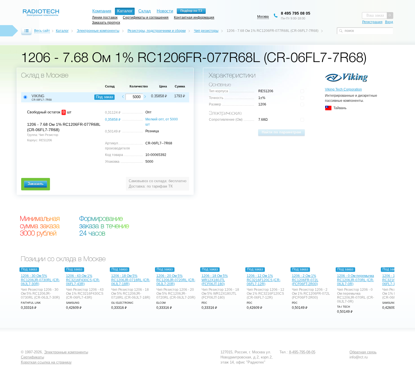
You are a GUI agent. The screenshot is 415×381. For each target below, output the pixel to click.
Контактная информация (194, 17)
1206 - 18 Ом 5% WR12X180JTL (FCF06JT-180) (215, 280)
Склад (144, 10)
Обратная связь (363, 352)
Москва (263, 17)
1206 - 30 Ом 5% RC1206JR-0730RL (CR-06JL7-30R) (40, 280)
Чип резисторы (206, 31)
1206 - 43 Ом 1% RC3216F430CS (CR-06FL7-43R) (83, 280)
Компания (101, 10)
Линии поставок (104, 17)
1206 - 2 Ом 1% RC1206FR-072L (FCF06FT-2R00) (305, 280)
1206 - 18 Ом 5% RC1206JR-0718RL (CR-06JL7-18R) (130, 280)
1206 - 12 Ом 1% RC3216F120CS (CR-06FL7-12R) (264, 280)
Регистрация (372, 22)
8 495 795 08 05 (295, 13)
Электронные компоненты (98, 31)
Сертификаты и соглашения (146, 17)
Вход (389, 22)
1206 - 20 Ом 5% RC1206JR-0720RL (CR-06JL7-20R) (175, 280)
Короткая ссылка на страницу (46, 362)
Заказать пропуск (106, 22)
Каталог (62, 31)
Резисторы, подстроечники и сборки (157, 31)
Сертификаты (32, 357)
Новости (165, 10)
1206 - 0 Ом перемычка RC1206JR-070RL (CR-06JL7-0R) (355, 280)
